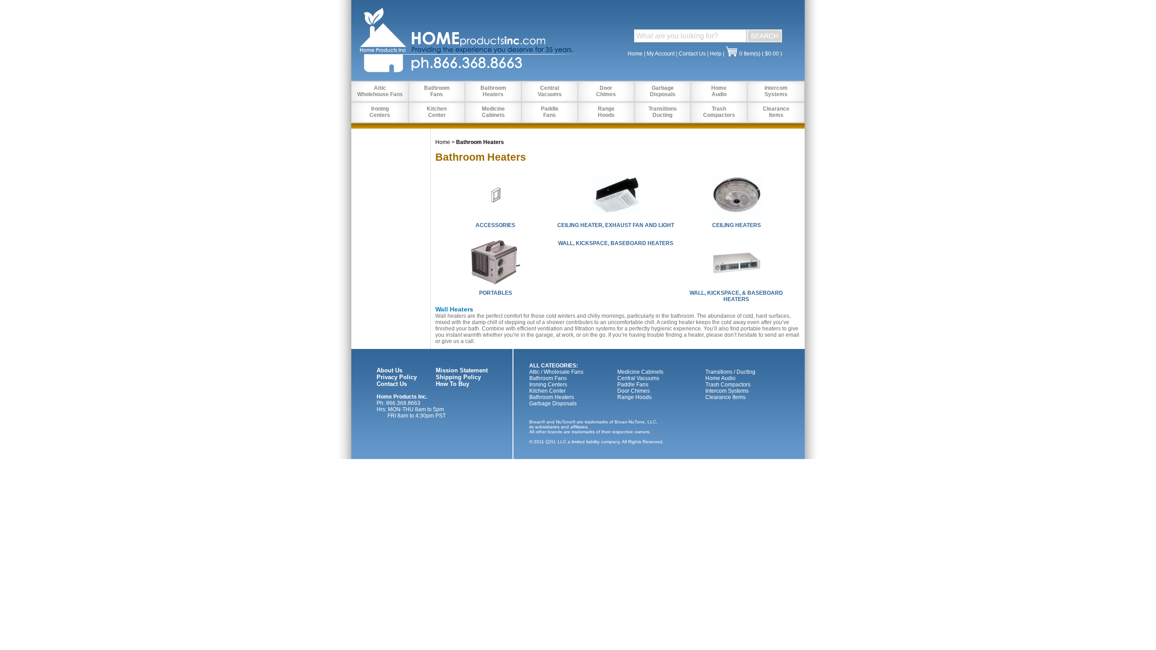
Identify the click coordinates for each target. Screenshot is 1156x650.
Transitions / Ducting (730, 372)
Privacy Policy (397, 377)
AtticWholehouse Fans (380, 91)
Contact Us (692, 54)
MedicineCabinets (493, 112)
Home (635, 54)
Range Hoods (634, 397)
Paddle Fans (632, 384)
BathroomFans (437, 91)
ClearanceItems (776, 112)
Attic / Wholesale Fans (556, 372)
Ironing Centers (548, 384)
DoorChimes (606, 91)
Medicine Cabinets (640, 372)
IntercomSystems (776, 91)
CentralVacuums (550, 91)
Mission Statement (462, 370)
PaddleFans (550, 112)
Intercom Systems (727, 391)
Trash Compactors (727, 384)
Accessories (495, 225)
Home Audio (720, 378)
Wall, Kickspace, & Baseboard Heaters (736, 296)
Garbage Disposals (553, 403)
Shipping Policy (458, 377)
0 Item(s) (749, 54)
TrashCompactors (719, 112)
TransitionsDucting (662, 112)
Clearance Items (725, 397)
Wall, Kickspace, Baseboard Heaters (615, 243)
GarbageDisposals (663, 91)
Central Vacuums (638, 378)
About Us (389, 370)
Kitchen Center (547, 391)
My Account (661, 54)
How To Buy (452, 384)
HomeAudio (719, 91)
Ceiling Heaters (736, 225)
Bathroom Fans (548, 378)
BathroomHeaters (493, 91)
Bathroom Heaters (551, 397)
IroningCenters (379, 112)
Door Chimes (633, 391)
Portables (495, 293)
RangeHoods (606, 112)
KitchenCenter (437, 112)
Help (716, 54)
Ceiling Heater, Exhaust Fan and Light (615, 225)
